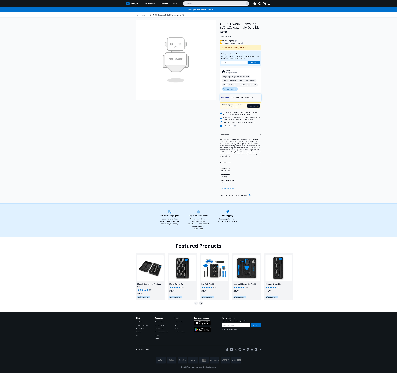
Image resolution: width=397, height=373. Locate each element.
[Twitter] (235, 349)
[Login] (269, 3)
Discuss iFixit (140, 328)
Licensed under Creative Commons (204, 367)
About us (139, 322)
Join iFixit (253, 106)
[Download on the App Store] (202, 322)
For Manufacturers (161, 332)
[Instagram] (240, 349)
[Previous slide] (196, 303)
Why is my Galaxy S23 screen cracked (236, 77)
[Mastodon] (248, 349)
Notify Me (254, 62)
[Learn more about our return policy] (235, 126)
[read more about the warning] (250, 195)
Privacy (177, 325)
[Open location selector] (260, 3)
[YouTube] (244, 349)
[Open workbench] (255, 3)
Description (224, 135)
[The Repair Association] (260, 349)
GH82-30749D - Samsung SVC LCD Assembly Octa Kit (165, 15)
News (157, 338)
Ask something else (229, 89)
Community (159, 322)
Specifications (225, 162)
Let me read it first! (230, 329)
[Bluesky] (252, 349)
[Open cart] (265, 3)
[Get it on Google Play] (202, 329)
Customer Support (142, 325)
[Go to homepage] (133, 3)
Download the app (201, 318)
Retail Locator (159, 328)
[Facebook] (231, 349)
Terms (177, 328)
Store (137, 15)
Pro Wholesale (160, 325)
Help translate (140, 349)
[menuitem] (149, 3)
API (137, 335)
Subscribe (256, 325)
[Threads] (256, 349)
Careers (138, 332)
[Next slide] (201, 303)
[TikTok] (227, 349)
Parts (143, 15)
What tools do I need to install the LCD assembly (239, 85)
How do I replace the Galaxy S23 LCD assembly (239, 81)
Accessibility (179, 322)
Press (157, 335)
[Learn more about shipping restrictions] (236, 41)
